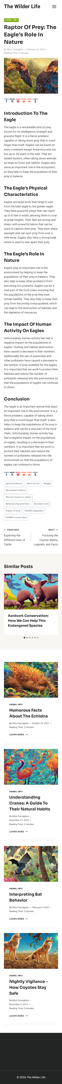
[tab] (24, 637)
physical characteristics (17, 504)
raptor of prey (12, 510)
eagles (47, 483)
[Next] (52, 604)
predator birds (41, 504)
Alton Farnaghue (15, 49)
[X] (12, 101)
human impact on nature (18, 497)
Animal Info (11, 20)
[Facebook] (6, 101)
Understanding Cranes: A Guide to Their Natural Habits (29, 803)
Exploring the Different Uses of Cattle (14, 537)
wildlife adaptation (34, 510)
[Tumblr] (35, 101)
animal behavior (13, 483)
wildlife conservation (16, 517)
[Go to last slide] (9, 604)
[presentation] (31, 680)
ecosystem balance (15, 490)
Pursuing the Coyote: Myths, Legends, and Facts (46, 537)
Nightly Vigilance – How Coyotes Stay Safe (28, 987)
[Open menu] (54, 6)
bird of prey (33, 483)
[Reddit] (23, 101)
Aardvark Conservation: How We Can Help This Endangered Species (28, 621)
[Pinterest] (18, 101)
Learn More (18, 734)
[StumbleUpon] (29, 101)
